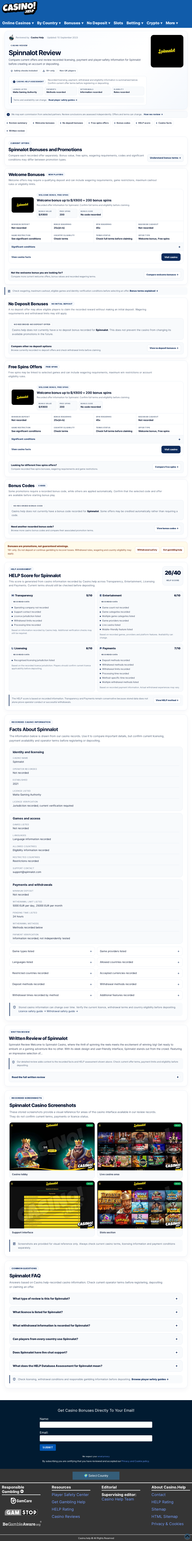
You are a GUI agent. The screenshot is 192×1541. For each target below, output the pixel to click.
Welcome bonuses (44, 123)
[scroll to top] (187, 1536)
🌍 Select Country (96, 1475)
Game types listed (23, 951)
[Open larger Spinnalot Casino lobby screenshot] (52, 1146)
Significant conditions (23, 246)
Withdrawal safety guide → (62, 1011)
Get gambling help (172, 550)
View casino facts (21, 257)
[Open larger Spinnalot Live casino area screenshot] (139, 1146)
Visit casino (171, 257)
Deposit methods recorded (28, 984)
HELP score (144, 123)
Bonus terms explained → (144, 290)
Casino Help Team (118, 1499)
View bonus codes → (167, 528)
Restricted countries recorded (30, 973)
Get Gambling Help (68, 1502)
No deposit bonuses (72, 123)
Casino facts (165, 123)
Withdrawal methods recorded (118, 984)
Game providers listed (113, 951)
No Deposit (98, 23)
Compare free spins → (166, 467)
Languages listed (22, 962)
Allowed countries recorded (116, 962)
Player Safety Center (70, 1494)
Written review (17, 130)
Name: (44, 1419)
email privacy (104, 1456)
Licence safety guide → (32, 1011)
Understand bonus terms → (165, 157)
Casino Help (37, 37)
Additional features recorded (117, 995)
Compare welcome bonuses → (162, 274)
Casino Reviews (66, 1516)
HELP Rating (63, 1509)
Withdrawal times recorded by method (35, 995)
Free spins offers (100, 123)
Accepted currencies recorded (118, 973)
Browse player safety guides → (150, 1379)
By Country (49, 23)
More (172, 23)
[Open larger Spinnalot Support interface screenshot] (52, 1204)
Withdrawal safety (147, 550)
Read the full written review (28, 1077)
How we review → (153, 114)
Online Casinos (18, 23)
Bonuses (73, 23)
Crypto (154, 23)
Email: (44, 1432)
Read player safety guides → (63, 100)
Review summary (18, 123)
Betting (135, 23)
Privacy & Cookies (168, 1524)
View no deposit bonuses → (164, 348)
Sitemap (159, 1509)
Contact (159, 1494)
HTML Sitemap (165, 1516)
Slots (118, 23)
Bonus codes (123, 123)
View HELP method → (167, 700)
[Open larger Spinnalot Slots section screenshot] (139, 1204)
